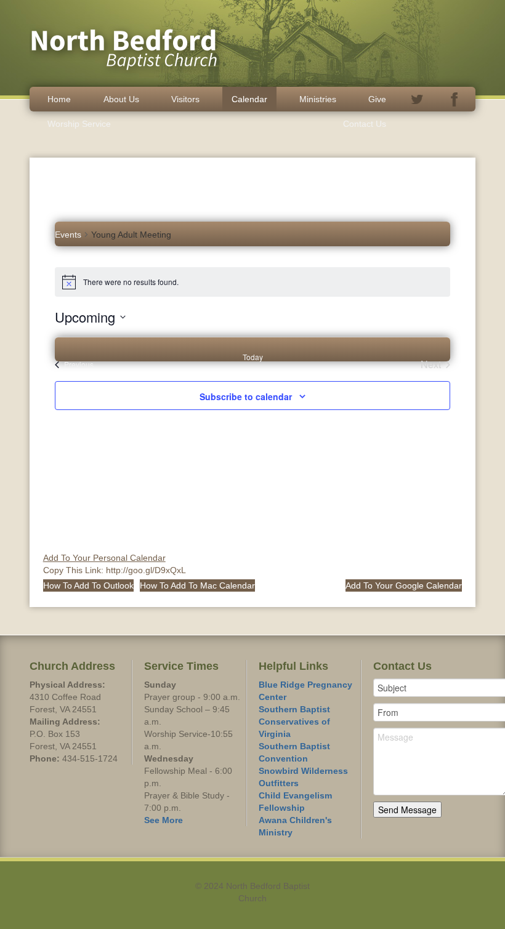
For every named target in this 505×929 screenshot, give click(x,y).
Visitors (185, 99)
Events (68, 234)
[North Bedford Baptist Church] (128, 42)
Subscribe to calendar (246, 396)
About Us (121, 99)
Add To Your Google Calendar (403, 585)
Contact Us (364, 124)
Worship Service (79, 124)
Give (377, 99)
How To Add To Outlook (88, 585)
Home (59, 99)
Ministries (317, 99)
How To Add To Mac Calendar (197, 585)
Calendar (249, 99)
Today (253, 357)
